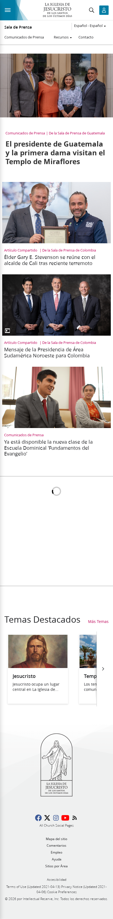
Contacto (86, 37)
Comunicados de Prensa (24, 37)
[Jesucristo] (37, 666)
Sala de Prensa (18, 27)
